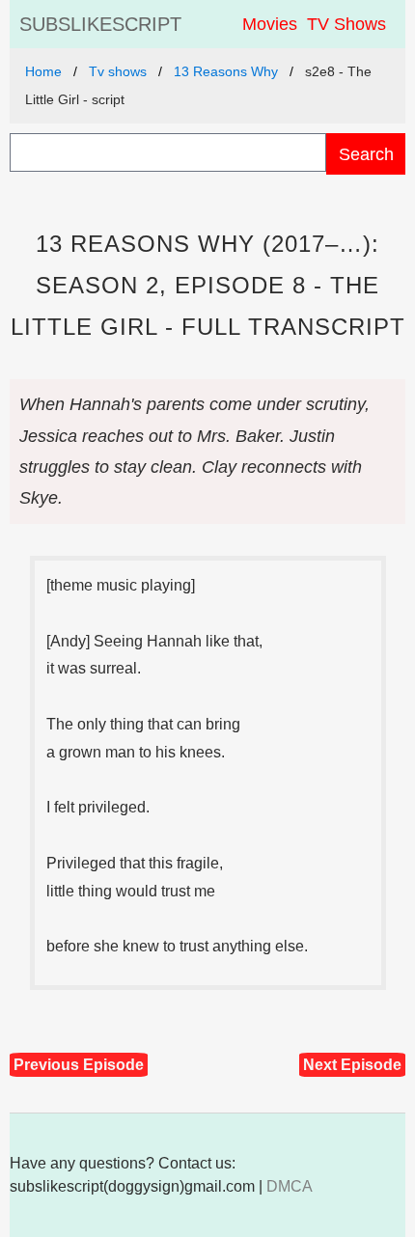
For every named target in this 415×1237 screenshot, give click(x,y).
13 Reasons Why (226, 71)
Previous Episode (79, 1065)
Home (43, 71)
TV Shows (346, 24)
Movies (269, 24)
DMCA (289, 1186)
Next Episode (352, 1065)
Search (366, 154)
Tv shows (118, 71)
